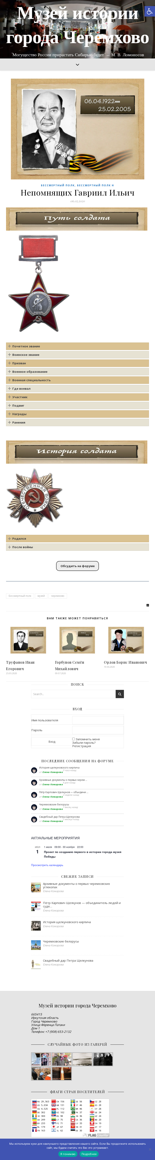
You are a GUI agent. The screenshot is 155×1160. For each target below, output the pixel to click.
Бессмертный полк (58, 185)
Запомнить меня (88, 739)
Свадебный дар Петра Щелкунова (59, 816)
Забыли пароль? (84, 742)
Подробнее (89, 1154)
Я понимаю (67, 1154)
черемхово (57, 596)
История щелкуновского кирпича (59, 767)
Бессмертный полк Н (95, 185)
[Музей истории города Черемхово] (77, 29)
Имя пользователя (44, 720)
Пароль (36, 730)
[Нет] (150, 1149)
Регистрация (81, 746)
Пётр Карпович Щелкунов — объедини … (63, 792)
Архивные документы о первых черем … (63, 780)
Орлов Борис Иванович (125, 662)
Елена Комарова (52, 772)
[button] (150, 11)
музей (41, 596)
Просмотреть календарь (47, 865)
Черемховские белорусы (54, 804)
